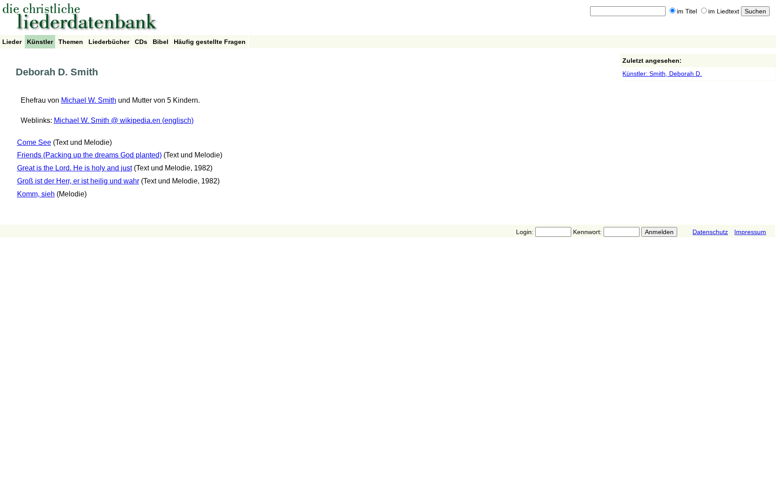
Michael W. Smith (88, 100)
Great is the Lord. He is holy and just (74, 168)
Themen (70, 41)
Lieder (12, 41)
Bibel (160, 41)
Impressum (750, 231)
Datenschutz (710, 231)
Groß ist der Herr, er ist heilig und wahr (78, 181)
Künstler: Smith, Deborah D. (662, 73)
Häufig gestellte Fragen (210, 41)
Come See (34, 142)
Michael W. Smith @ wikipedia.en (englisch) (124, 120)
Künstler (40, 41)
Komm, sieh (36, 194)
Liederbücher (108, 41)
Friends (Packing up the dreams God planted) (89, 155)
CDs (141, 41)
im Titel (687, 11)
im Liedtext (723, 11)
